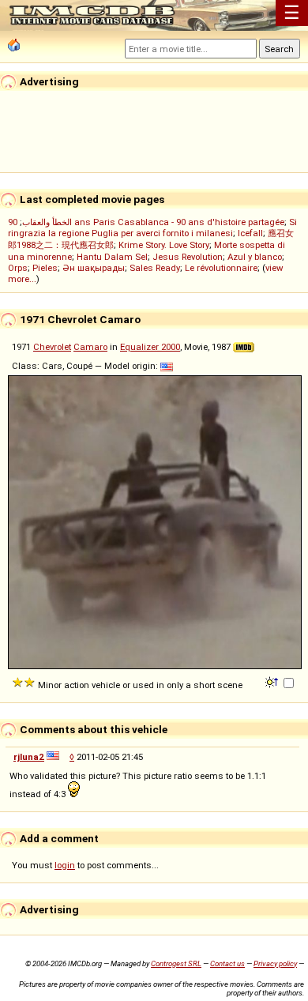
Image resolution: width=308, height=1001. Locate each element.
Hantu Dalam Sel (112, 256)
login (64, 865)
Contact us (227, 963)
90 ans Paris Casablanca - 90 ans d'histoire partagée (146, 222)
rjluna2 (28, 756)
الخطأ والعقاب (47, 222)
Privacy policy (275, 963)
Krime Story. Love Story (163, 244)
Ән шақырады (93, 267)
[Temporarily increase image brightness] (272, 681)
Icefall (250, 233)
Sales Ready (155, 267)
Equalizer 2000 (150, 346)
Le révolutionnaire (221, 267)
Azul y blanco (254, 256)
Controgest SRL (176, 963)
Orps (18, 267)
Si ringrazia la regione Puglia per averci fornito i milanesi (152, 227)
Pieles (45, 267)
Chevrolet (52, 346)
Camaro (90, 346)
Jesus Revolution (187, 256)
